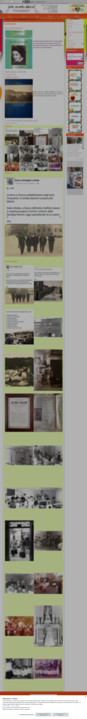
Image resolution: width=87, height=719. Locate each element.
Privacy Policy (15, 706)
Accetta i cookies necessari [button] (43, 714)
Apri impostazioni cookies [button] (26, 714)
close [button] (86, 697)
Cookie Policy (6, 706)
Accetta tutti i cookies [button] (60, 714)
